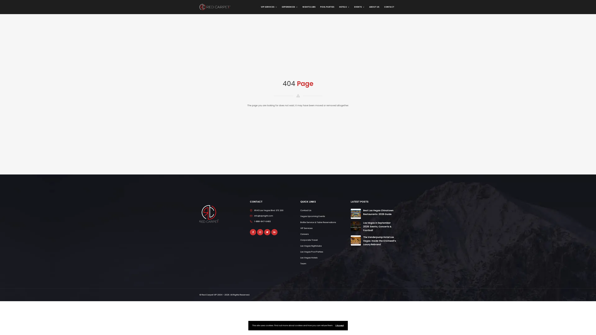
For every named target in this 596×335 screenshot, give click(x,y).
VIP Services (267, 7)
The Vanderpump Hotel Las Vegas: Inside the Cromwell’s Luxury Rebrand (379, 241)
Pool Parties (327, 7)
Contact (389, 7)
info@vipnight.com (263, 215)
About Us (374, 7)
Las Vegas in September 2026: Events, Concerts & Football (377, 226)
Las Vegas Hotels (309, 257)
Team (303, 263)
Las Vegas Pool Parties (311, 251)
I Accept (339, 325)
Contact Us (305, 210)
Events (358, 7)
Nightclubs (309, 7)
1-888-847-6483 (262, 221)
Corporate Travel (309, 240)
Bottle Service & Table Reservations (318, 222)
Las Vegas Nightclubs (311, 245)
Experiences (288, 7)
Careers (304, 234)
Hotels (343, 7)
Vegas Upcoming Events (312, 216)
